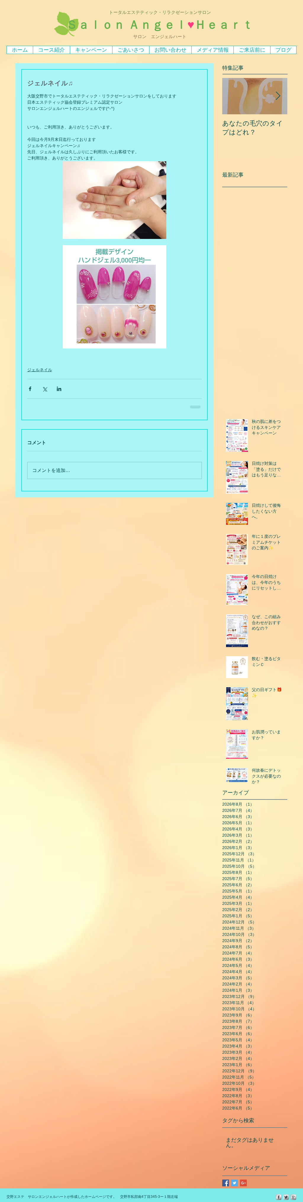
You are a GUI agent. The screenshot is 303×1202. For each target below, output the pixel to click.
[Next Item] (278, 96)
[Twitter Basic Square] (234, 1183)
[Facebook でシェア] (30, 389)
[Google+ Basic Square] (243, 1183)
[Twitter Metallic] (286, 1197)
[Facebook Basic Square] (225, 1183)
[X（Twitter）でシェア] (44, 389)
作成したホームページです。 (93, 1197)
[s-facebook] (278, 1197)
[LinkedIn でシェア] (59, 389)
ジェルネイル (39, 369)
